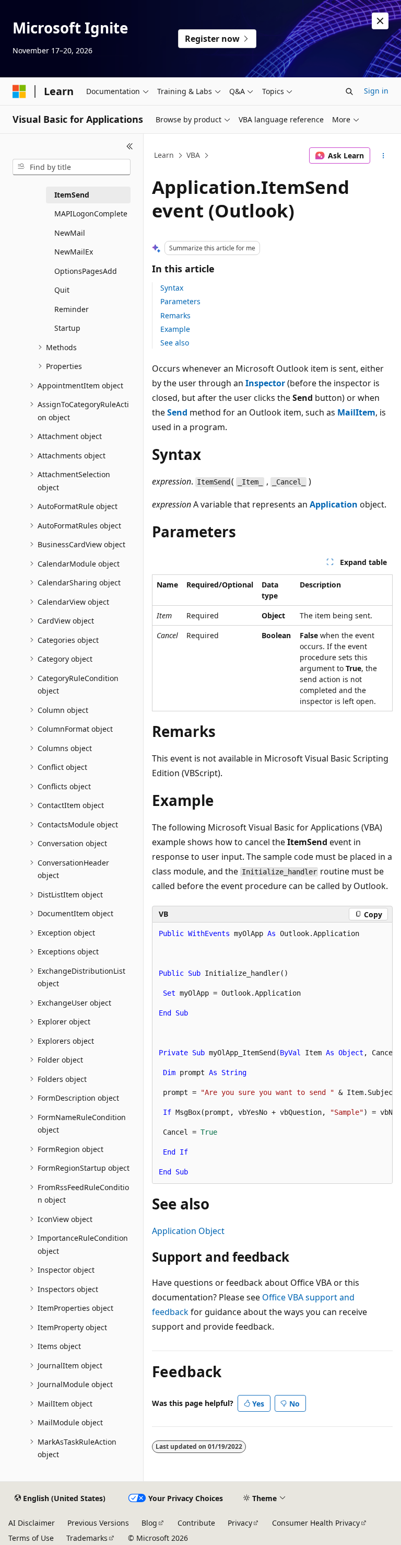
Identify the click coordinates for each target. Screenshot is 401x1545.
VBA (193, 155)
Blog (149, 1523)
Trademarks (87, 1538)
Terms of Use (31, 1538)
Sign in (376, 91)
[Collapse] (130, 146)
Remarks (175, 315)
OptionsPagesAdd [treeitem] (85, 271)
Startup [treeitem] (67, 328)
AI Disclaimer (31, 1523)
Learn (164, 155)
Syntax (171, 288)
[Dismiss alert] (380, 21)
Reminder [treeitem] (71, 309)
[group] (272, 1053)
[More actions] (383, 155)
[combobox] (72, 167)
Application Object (188, 1231)
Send (177, 412)
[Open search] (349, 91)
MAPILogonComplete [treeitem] (90, 213)
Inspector (265, 383)
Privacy (240, 1523)
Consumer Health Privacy (316, 1523)
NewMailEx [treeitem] (73, 252)
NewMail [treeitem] (69, 233)
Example (175, 329)
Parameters (180, 301)
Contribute (196, 1523)
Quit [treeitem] (61, 290)
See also (174, 343)
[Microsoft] (19, 91)
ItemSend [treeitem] (71, 195)
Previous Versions (98, 1523)
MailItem (356, 412)
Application (334, 504)
